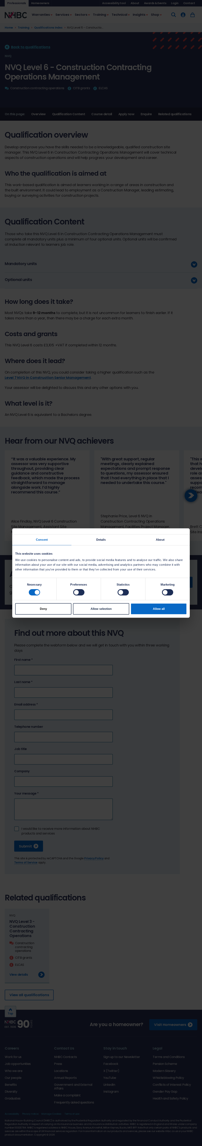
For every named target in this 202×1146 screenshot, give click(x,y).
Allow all (159, 608)
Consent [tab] (42, 539)
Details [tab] (101, 539)
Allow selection (101, 608)
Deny (43, 608)
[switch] (78, 592)
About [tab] (160, 539)
